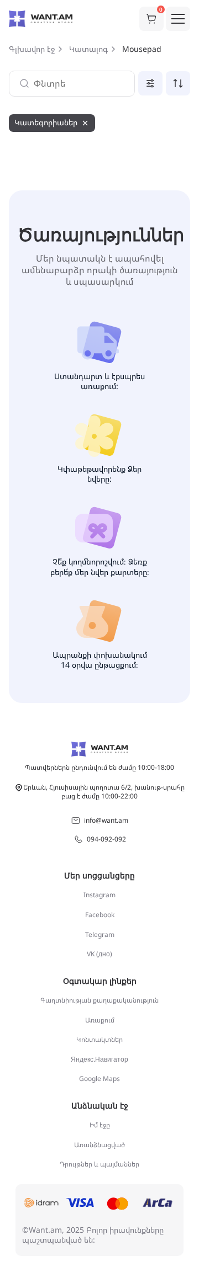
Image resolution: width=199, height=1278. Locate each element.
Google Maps (99, 1078)
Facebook (99, 914)
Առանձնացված (99, 1144)
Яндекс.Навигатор (99, 1059)
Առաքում (99, 1020)
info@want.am (106, 820)
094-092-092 (106, 839)
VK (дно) (99, 953)
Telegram (99, 934)
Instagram (99, 894)
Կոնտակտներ (99, 1039)
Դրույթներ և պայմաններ (99, 1164)
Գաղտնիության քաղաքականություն (99, 1000)
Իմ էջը (100, 1125)
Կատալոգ (88, 49)
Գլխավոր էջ (32, 49)
